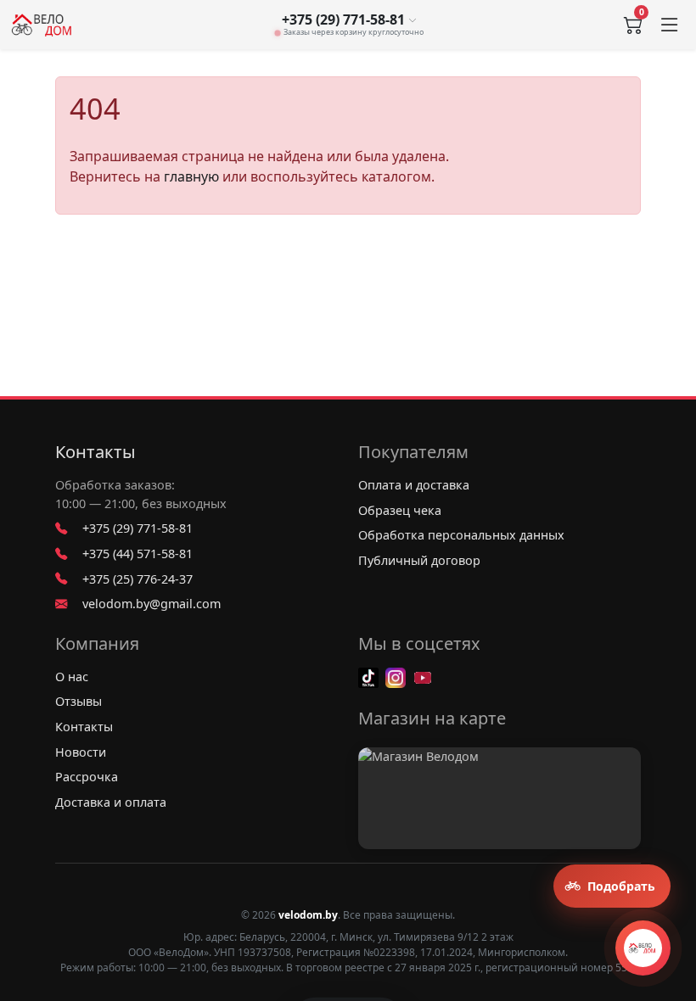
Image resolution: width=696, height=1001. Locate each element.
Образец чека (399, 510)
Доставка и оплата (110, 802)
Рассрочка (86, 777)
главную (191, 176)
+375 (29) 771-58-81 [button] (343, 20)
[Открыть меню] (670, 24)
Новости (80, 752)
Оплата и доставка (413, 485)
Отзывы (78, 701)
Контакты (95, 452)
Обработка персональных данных (461, 535)
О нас (71, 676)
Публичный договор (419, 560)
